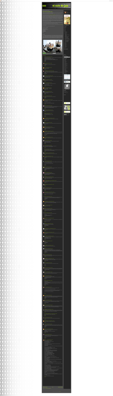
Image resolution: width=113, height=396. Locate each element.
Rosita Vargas (46, 245)
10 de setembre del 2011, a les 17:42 (52, 228)
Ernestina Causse (46, 232)
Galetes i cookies (65, 65)
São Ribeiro (46, 223)
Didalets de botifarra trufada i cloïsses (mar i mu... (67, 36)
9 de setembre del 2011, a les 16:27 (53, 180)
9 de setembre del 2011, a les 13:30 (49, 140)
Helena (45, 105)
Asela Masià (46, 309)
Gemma (45, 208)
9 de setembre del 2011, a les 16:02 (49, 172)
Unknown (45, 99)
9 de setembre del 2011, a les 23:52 (50, 223)
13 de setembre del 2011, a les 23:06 (48, 334)
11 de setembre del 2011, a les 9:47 (50, 248)
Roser (45, 91)
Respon (45, 61)
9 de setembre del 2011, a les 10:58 (49, 79)
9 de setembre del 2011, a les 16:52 (51, 184)
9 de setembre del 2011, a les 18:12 (51, 201)
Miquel (45, 122)
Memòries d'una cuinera (66, 92)
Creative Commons (65, 115)
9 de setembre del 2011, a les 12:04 (49, 99)
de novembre (66, 32)
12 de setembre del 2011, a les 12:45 (49, 267)
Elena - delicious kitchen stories (47, 313)
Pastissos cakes (65, 70)
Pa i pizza (65, 68)
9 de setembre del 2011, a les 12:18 (49, 105)
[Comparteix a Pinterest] (55, 53)
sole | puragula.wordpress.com (47, 180)
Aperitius (65, 59)
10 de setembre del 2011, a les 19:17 (51, 232)
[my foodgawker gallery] (67, 89)
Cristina (45, 267)
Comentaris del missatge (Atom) (48, 388)
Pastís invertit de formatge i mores (47, 11)
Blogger (60, 391)
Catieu (45, 172)
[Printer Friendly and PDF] (44, 53)
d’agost (65, 42)
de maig (65, 44)
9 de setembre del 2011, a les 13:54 (49, 145)
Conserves (65, 62)
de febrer (65, 46)
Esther (45, 196)
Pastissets (65, 69)
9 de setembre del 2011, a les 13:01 (49, 122)
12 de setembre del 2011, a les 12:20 (49, 262)
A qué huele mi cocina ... (47, 228)
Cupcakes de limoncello (66, 37)
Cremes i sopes (65, 63)
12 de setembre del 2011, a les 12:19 (51, 258)
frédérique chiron (46, 184)
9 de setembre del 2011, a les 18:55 (49, 208)
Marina (45, 280)
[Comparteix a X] (54, 53)
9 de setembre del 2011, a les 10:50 (49, 67)
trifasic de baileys (46, 201)
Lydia (45, 317)
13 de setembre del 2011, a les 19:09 (54, 313)
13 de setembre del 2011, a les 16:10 (50, 309)
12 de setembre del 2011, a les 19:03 (49, 280)
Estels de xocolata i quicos (67, 40)
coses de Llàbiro (61, 24)
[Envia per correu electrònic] (53, 53)
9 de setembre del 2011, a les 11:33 (49, 91)
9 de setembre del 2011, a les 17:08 (49, 196)
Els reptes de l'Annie (65, 91)
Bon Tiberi (45, 248)
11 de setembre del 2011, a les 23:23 (48, 254)
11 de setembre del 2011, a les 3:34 (50, 245)
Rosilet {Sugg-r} (46, 258)
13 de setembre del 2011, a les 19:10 (49, 317)
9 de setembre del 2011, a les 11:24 (48, 87)
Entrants (65, 64)
